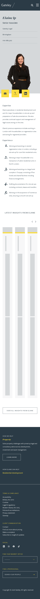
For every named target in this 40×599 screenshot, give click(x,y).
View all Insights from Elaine (20, 410)
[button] (5, 93)
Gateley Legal (7, 28)
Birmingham (7, 34)
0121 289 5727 (7, 40)
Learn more (14, 457)
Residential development (13, 472)
